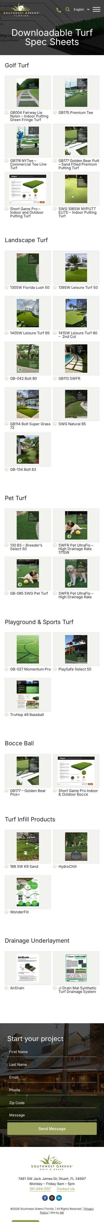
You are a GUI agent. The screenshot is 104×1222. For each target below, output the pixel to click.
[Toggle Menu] (96, 9)
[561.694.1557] (58, 10)
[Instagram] (52, 1198)
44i (62, 1212)
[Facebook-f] (45, 1198)
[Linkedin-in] (59, 1198)
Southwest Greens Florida (36, 1208)
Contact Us (65, 1189)
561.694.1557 (40, 1189)
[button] (68, 9)
